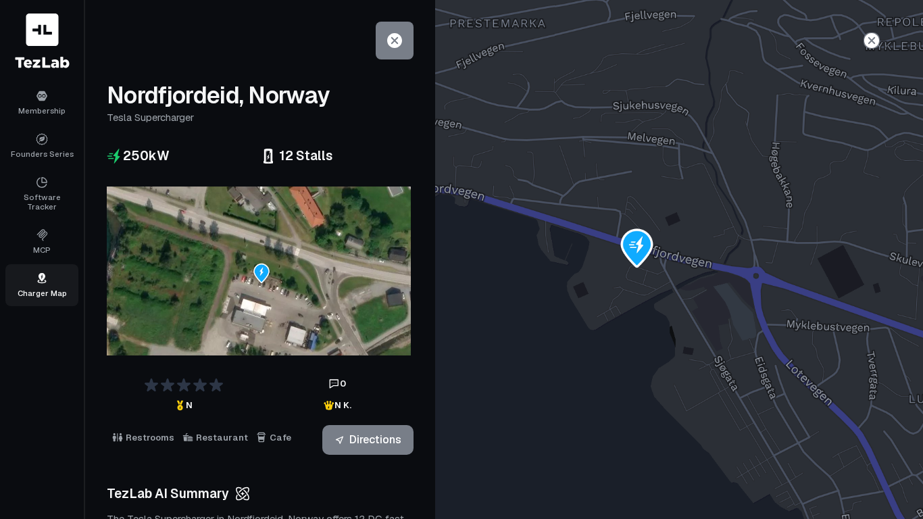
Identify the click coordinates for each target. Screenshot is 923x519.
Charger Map (42, 293)
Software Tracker (42, 202)
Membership (42, 110)
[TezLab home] (42, 41)
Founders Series (42, 154)
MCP (42, 250)
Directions (375, 439)
